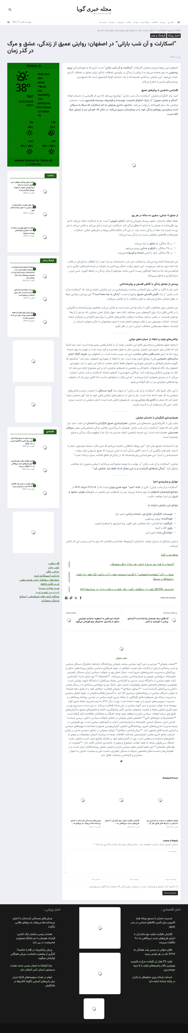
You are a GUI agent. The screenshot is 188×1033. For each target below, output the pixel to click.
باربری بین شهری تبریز (47, 592)
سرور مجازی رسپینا (49, 588)
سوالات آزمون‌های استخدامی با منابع (39, 596)
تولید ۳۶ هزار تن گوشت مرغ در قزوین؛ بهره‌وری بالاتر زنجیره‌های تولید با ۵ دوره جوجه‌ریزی (153, 965)
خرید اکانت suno (50, 584)
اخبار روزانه (171, 30)
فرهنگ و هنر (144, 22)
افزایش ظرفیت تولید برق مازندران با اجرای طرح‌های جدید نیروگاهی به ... (122, 822)
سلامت (128, 22)
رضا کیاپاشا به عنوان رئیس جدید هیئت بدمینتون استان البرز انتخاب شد (32, 967)
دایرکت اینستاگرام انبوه (46, 576)
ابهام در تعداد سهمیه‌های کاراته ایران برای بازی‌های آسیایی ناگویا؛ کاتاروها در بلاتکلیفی (33, 981)
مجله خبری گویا (94, 8)
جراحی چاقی (52, 571)
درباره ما (112, 22)
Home (178, 30)
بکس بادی (53, 567)
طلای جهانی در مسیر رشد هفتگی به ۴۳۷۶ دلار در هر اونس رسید (23, 485)
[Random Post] (8, 22)
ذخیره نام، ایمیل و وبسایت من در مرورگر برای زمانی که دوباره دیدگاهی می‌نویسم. (132, 886)
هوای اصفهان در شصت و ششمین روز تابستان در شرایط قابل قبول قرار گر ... (162, 822)
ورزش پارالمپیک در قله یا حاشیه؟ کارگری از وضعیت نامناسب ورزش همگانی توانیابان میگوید (33, 954)
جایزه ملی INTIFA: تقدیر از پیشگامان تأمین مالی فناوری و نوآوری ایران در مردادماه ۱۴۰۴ (127, 589)
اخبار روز (170, 22)
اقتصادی (155, 22)
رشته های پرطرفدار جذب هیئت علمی (39, 580)
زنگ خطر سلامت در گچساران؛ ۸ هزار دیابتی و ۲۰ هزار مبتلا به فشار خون (22, 208)
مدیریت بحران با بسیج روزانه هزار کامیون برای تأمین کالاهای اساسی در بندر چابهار (22, 441)
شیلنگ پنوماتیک (50, 600)
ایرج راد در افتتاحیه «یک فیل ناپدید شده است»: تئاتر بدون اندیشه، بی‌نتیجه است (24, 293)
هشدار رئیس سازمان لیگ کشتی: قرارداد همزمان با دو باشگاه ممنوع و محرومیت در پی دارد (35, 938)
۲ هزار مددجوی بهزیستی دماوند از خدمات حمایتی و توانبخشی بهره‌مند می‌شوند (23, 231)
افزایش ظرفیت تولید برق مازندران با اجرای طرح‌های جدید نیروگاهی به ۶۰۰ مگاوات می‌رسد (23, 464)
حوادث (135, 22)
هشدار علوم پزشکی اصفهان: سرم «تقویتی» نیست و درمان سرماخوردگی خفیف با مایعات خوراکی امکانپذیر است (23, 186)
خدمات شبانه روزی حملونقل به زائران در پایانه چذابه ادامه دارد (153, 979)
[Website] (121, 761)
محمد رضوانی (121, 658)
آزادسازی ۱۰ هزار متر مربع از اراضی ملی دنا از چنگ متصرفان (142, 564)
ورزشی (162, 22)
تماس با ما (103, 22)
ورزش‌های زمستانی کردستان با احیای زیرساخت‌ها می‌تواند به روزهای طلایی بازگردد (34, 922)
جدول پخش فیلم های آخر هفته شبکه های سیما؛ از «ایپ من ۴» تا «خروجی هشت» (23, 315)
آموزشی (120, 22)
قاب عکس (53, 563)
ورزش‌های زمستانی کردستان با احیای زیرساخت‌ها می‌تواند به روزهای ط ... (86, 822)
